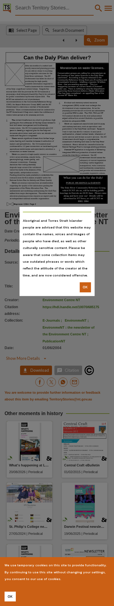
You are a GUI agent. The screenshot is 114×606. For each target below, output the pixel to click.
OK (85, 287)
